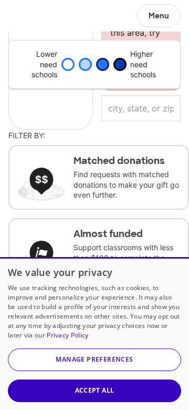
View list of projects (50, 13)
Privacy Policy (67, 335)
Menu (159, 15)
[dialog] (94, 333)
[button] (94, 359)
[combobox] (141, 108)
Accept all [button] (94, 390)
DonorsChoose (33, 15)
